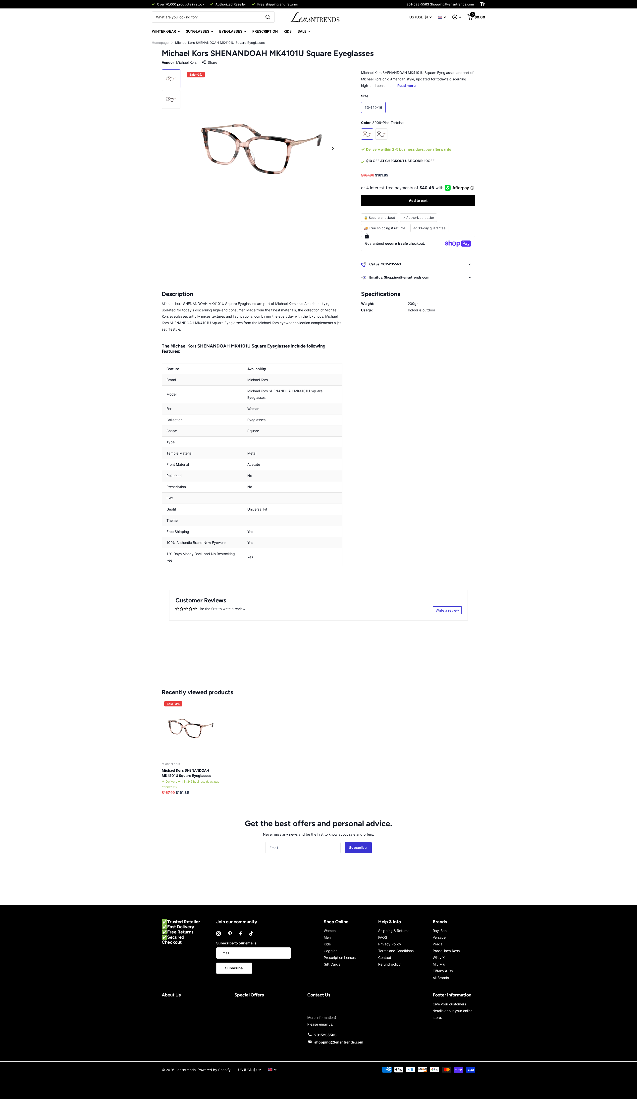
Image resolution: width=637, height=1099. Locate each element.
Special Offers (249, 995)
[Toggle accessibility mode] (482, 4)
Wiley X (439, 957)
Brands (440, 922)
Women (330, 930)
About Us (171, 995)
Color (382, 122)
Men (327, 937)
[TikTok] (251, 933)
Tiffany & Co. (443, 971)
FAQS (382, 937)
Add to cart (418, 200)
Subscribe (358, 847)
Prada (437, 944)
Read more (406, 85)
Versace (439, 937)
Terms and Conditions (396, 951)
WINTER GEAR (164, 31)
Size (364, 96)
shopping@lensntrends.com (338, 1042)
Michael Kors (186, 62)
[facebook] (240, 933)
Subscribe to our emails (236, 943)
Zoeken (268, 17)
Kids (327, 944)
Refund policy (389, 964)
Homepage (160, 43)
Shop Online (336, 922)
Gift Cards (332, 964)
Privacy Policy (389, 944)
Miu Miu (439, 964)
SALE (302, 31)
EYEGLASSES (230, 31)
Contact (384, 957)
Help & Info (389, 922)
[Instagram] (218, 933)
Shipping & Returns (393, 930)
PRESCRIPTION (265, 31)
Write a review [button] (447, 610)
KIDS (288, 31)
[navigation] (171, 78)
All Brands (441, 978)
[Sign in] (456, 17)
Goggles (330, 951)
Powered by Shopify (214, 1070)
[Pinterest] (230, 933)
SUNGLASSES (197, 31)
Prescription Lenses (340, 957)
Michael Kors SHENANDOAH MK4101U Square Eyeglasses (186, 773)
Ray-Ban (440, 930)
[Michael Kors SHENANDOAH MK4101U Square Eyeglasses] (191, 728)
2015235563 (325, 1035)
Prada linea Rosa (446, 951)
